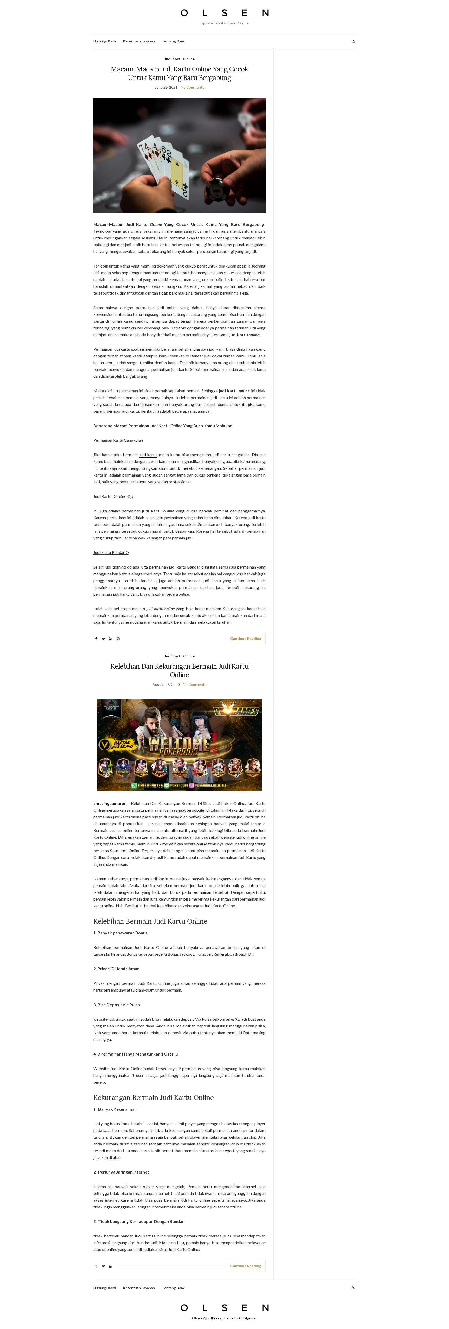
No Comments (192, 87)
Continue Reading (245, 638)
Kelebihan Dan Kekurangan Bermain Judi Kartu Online (179, 670)
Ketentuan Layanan (139, 41)
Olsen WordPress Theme (213, 1318)
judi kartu (148, 454)
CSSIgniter (248, 1318)
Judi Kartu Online (179, 59)
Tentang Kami (173, 41)
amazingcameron (110, 803)
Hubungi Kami (104, 41)
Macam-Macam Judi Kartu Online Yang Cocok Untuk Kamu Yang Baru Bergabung (179, 73)
